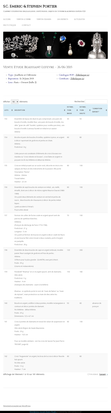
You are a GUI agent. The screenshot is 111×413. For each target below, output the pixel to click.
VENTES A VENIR (24, 19)
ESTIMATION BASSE (70, 110)
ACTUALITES (79, 19)
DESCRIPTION (19, 110)
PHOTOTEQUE (9, 25)
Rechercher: (79, 101)
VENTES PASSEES (44, 19)
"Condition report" (97, 110)
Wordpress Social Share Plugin (43, 411)
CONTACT (26, 25)
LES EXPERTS (62, 19)
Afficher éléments (15, 101)
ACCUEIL (7, 19)
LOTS (6, 110)
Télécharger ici (82, 74)
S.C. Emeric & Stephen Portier (30, 6)
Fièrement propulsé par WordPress (16, 406)
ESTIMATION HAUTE (83, 110)
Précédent (93, 374)
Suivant (102, 374)
